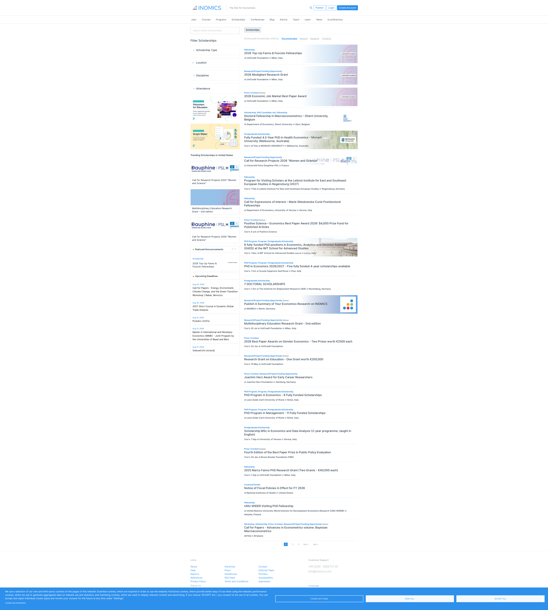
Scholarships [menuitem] (238, 19)
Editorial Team (266, 570)
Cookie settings (319, 599)
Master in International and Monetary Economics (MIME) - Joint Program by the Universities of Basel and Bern (213, 336)
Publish (320, 7)
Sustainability (266, 578)
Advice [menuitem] (283, 19)
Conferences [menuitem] (257, 19)
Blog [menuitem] (272, 19)
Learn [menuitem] (308, 19)
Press (227, 570)
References (197, 578)
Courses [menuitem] (206, 19)
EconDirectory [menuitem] (335, 19)
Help (193, 570)
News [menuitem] (319, 19)
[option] (215, 262)
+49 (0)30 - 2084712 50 (323, 566)
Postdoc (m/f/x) (201, 321)
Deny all (410, 599)
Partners (263, 574)
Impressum (264, 581)
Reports (195, 574)
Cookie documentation (15, 603)
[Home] (207, 7)
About (194, 566)
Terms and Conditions (236, 581)
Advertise (230, 566)
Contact (263, 566)
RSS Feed (230, 578)
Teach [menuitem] (296, 19)
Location (201, 62)
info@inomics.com (320, 571)
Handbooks (231, 574)
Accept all (500, 599)
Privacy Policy (198, 581)
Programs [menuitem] (221, 19)
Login (331, 7)
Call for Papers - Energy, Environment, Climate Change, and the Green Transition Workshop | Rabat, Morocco (215, 291)
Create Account (347, 7)
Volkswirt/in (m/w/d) (204, 350)
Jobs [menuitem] (193, 19)
